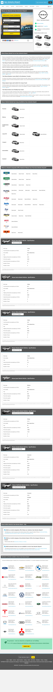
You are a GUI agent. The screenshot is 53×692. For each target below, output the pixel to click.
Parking (26, 6)
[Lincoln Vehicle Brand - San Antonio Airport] (22, 604)
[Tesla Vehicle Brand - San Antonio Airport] (5, 613)
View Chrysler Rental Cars (29, 579)
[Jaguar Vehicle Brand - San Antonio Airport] (38, 622)
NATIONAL (38, 66)
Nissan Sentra (31, 549)
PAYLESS (9, 74)
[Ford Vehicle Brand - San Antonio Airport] (5, 568)
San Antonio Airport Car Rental (39, 60)
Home (3, 6)
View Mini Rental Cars (11, 633)
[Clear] (19, 20)
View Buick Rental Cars (29, 615)
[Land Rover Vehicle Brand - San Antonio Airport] (38, 604)
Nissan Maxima (13, 549)
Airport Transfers (19, 6)
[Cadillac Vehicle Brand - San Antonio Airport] (38, 595)
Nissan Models (40, 23)
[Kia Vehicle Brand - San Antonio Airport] (22, 586)
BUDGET (4, 74)
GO (50, 2)
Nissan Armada (44, 548)
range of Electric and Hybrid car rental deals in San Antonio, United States (31, 643)
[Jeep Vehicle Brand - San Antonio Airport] (38, 577)
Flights (7, 6)
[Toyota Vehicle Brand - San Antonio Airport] (5, 577)
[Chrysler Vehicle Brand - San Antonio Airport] (22, 577)
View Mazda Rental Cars (12, 624)
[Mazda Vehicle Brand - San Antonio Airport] (5, 622)
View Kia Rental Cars (28, 588)
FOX (8, 87)
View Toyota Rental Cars (12, 579)
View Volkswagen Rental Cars (30, 597)
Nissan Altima (37, 548)
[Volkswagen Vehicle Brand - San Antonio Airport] (22, 595)
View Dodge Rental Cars (46, 588)
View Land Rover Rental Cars (46, 606)
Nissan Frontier (7, 549)
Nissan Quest (26, 549)
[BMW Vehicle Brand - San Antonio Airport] (38, 568)
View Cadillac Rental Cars (46, 597)
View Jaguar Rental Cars (46, 624)
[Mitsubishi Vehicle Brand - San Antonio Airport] (22, 631)
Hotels (37, 6)
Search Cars (26, 646)
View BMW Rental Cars (45, 570)
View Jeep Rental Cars (45, 579)
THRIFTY (43, 72)
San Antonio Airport (12, 2)
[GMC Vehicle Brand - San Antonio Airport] (5, 604)
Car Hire (12, 6)
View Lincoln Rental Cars (29, 606)
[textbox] (11, 20)
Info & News (32, 6)
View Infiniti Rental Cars (46, 615)
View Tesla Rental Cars (12, 615)
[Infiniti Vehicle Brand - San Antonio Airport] (38, 613)
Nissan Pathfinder (20, 549)
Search (11, 33)
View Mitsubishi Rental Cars (29, 633)
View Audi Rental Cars (28, 624)
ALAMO (34, 66)
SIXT (32, 533)
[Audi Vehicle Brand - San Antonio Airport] (22, 622)
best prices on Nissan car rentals (20, 541)
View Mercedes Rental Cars (12, 588)
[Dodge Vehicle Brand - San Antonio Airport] (38, 586)
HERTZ (24, 533)
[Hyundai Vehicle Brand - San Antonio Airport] (5, 595)
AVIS (40, 72)
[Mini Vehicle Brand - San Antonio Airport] (5, 631)
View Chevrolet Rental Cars (29, 570)
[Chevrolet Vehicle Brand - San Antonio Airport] (22, 568)
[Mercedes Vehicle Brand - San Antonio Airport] (5, 586)
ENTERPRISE (45, 66)
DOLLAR (46, 72)
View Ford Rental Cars (11, 570)
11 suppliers (45, 26)
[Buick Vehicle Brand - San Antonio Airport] (22, 613)
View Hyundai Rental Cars (12, 597)
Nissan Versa (37, 549)
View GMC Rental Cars (12, 606)
